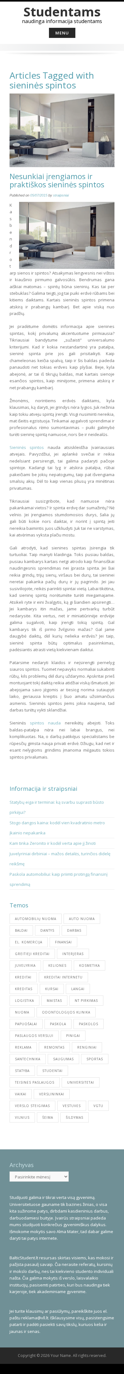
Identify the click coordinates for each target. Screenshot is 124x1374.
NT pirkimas (86, 1000)
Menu (62, 33)
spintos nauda (45, 723)
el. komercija (28, 942)
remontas (54, 1047)
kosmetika (89, 965)
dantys (47, 930)
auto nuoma (82, 919)
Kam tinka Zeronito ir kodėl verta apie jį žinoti (53, 843)
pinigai (73, 1035)
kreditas (23, 989)
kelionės (57, 965)
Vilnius (22, 1117)
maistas (54, 1000)
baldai (21, 930)
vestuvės (72, 1106)
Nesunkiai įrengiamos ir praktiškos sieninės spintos (57, 180)
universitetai (80, 1082)
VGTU (98, 1106)
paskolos (88, 1024)
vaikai (20, 1094)
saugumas (63, 1059)
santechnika (27, 1059)
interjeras (73, 954)
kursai (52, 989)
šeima (47, 1117)
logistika (24, 1000)
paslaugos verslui (34, 1035)
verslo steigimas (32, 1106)
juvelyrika (25, 965)
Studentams (62, 11)
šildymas (74, 1117)
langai (78, 989)
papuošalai (26, 1024)
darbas (74, 930)
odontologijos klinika (66, 1012)
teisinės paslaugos (34, 1082)
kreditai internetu (63, 977)
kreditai (23, 977)
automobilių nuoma (35, 919)
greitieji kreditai (32, 954)
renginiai (87, 1047)
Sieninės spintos (27, 447)
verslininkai (51, 1094)
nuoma (22, 1012)
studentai (52, 1070)
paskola (58, 1024)
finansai (63, 942)
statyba (22, 1070)
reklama (23, 1047)
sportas (94, 1059)
